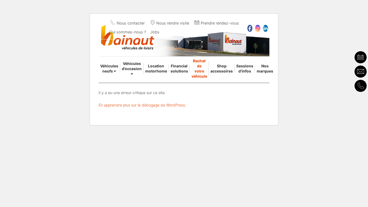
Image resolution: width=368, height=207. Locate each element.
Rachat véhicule (199, 68)
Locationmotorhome (156, 68)
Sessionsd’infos (244, 68)
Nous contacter (131, 23)
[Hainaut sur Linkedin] (265, 28)
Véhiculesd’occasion (132, 66)
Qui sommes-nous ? (127, 32)
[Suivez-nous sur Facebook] (249, 28)
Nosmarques (265, 68)
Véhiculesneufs (109, 68)
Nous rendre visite (172, 23)
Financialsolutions (179, 68)
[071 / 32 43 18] (361, 86)
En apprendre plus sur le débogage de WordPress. (142, 105)
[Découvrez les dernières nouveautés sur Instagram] (257, 28)
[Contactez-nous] (361, 71)
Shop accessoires (221, 68)
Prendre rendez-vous (220, 23)
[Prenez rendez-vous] (361, 57)
